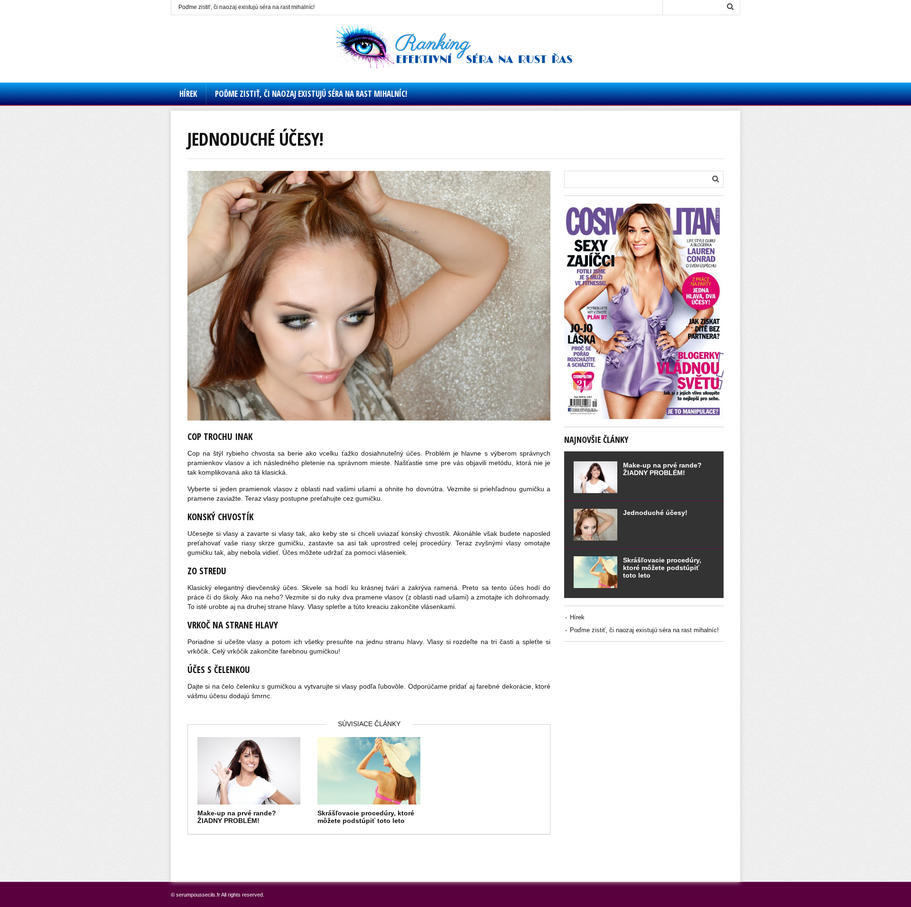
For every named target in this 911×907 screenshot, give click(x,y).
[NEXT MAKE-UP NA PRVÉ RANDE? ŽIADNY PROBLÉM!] (901, 430)
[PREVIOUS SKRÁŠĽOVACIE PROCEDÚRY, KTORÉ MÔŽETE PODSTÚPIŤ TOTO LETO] (9, 430)
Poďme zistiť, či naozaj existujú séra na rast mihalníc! (246, 7)
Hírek (188, 93)
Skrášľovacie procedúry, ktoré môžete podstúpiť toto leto (365, 816)
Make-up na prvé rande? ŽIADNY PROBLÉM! (236, 816)
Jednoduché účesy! (655, 512)
